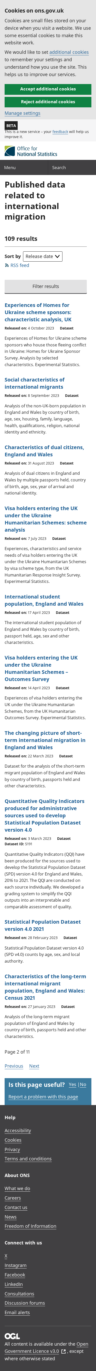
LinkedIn (14, 1284)
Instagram (16, 1265)
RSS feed (19, 265)
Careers (13, 1198)
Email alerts (17, 1312)
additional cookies (69, 52)
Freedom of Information (30, 1226)
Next (34, 1066)
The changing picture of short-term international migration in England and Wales (45, 740)
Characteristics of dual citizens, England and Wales (44, 451)
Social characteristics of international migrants (35, 383)
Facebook (15, 1275)
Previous (14, 1066)
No (83, 1084)
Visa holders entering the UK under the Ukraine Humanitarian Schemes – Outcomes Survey (41, 668)
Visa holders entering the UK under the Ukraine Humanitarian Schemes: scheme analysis (46, 519)
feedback (60, 131)
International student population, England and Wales (44, 600)
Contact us (16, 1207)
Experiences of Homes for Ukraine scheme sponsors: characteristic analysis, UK (38, 312)
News (11, 1217)
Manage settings (22, 113)
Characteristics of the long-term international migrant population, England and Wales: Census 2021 (45, 987)
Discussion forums (25, 1303)
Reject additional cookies (48, 102)
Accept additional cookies (48, 89)
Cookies (13, 1140)
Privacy (12, 1149)
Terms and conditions (28, 1159)
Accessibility (18, 1130)
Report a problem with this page (43, 1097)
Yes (72, 1084)
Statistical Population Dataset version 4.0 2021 (43, 925)
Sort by (13, 256)
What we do (17, 1188)
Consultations (19, 1294)
